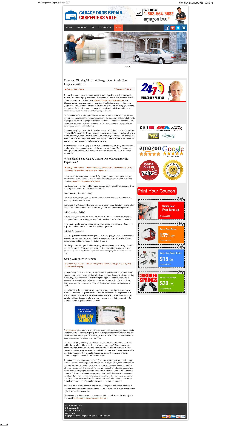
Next (184, 48)
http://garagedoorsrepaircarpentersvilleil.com (90, 398)
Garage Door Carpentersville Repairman (90, 170)
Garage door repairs (75, 89)
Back (66, 48)
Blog (118, 27)
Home (69, 27)
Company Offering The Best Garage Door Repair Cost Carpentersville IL (95, 82)
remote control (71, 330)
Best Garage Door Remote (99, 264)
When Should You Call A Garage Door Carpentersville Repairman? (96, 160)
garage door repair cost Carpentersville (108, 100)
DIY (92, 27)
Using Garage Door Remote (80, 258)
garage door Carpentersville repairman (86, 181)
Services (81, 27)
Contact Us (105, 27)
